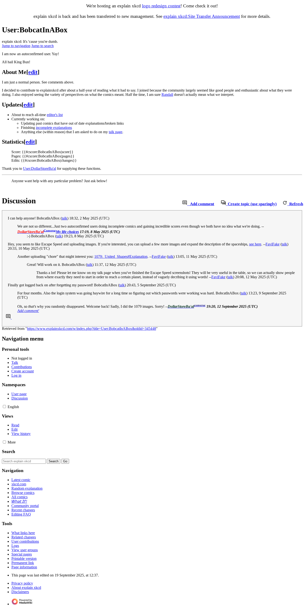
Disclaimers (20, 592)
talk (64, 218)
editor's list (55, 115)
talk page (115, 132)
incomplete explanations (54, 128)
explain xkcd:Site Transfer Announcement (201, 16)
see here (255, 244)
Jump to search (42, 46)
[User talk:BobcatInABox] (184, 204)
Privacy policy (22, 583)
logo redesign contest (161, 5)
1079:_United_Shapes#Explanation (120, 256)
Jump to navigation (16, 46)
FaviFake (273, 244)
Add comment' (28, 311)
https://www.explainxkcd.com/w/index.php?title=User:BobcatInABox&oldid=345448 (91, 329)
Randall (167, 95)
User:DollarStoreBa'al (39, 168)
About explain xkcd (26, 588)
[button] (4, 406)
